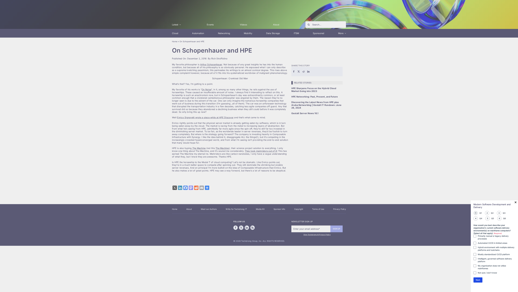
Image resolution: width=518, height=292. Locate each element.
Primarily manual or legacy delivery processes (493, 237)
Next (478, 280)
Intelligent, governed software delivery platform (495, 260)
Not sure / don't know (487, 273)
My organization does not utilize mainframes (492, 267)
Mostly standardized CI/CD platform (494, 254)
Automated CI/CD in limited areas (492, 243)
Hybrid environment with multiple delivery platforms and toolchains (496, 248)
